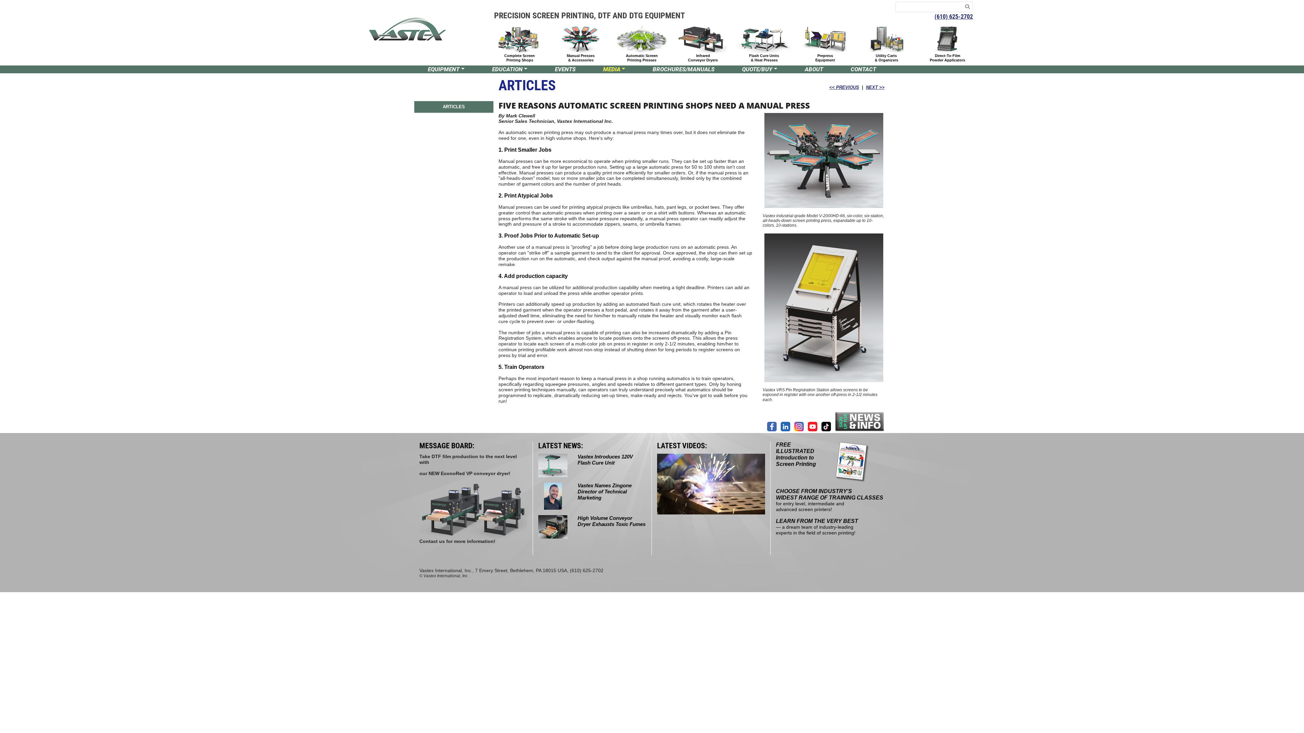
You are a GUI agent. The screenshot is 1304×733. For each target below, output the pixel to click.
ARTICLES (454, 106)
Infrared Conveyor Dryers (703, 58)
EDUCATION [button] (507, 69)
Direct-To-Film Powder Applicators (947, 58)
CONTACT (863, 69)
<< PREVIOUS (844, 87)
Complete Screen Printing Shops (519, 58)
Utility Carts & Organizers (886, 58)
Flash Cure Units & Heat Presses (764, 58)
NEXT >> (875, 87)
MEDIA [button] (611, 69)
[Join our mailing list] (860, 421)
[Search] (967, 7)
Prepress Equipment (825, 58)
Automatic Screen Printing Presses (642, 58)
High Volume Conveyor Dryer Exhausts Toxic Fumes (612, 521)
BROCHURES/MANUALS (683, 69)
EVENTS (565, 69)
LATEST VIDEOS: (682, 445)
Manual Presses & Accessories (581, 58)
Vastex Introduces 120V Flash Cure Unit (605, 460)
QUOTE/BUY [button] (757, 69)
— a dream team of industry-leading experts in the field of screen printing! (817, 527)
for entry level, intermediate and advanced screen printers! (829, 500)
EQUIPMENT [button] (443, 69)
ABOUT (814, 69)
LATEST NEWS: (560, 445)
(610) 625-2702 (954, 16)
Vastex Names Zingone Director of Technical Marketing (605, 492)
